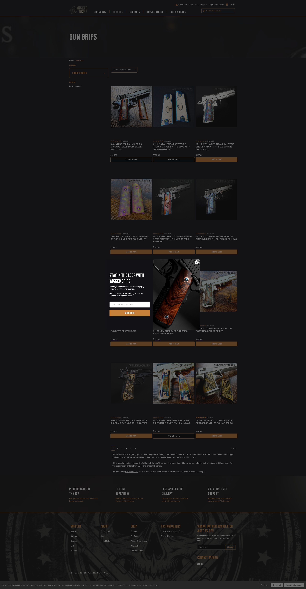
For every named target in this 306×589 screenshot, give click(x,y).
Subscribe (130, 313)
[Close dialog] (196, 262)
